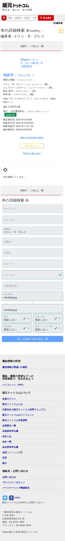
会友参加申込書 (10, 447)
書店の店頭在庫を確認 (32, 137)
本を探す (47, 18)
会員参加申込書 (10, 431)
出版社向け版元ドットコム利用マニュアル (24, 409)
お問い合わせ (9, 477)
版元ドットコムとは (12, 404)
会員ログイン (9, 398)
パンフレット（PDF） (13, 384)
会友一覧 (7, 441)
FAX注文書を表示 (32, 153)
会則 (4, 452)
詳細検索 (58, 23)
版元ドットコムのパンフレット (18, 415)
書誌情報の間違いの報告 (14, 367)
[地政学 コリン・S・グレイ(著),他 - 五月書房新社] (32, 63)
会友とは (7, 436)
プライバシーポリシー (13, 482)
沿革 (4, 457)
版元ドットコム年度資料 (14, 420)
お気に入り (33, 145)
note (17, 497)
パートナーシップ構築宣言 (16, 487)
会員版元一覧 (9, 425)
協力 (4, 463)
